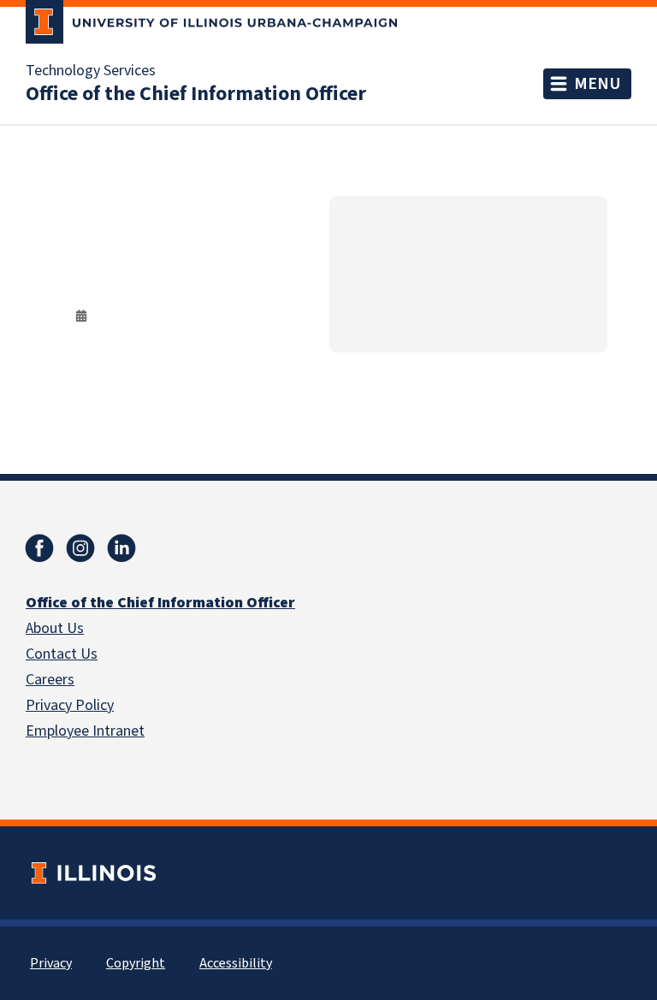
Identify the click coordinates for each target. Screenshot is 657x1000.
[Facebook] (39, 548)
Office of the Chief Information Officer (196, 94)
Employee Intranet (85, 731)
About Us (55, 628)
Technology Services (91, 71)
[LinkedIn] (121, 548)
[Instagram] (80, 548)
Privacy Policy (70, 705)
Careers (50, 679)
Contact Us (62, 654)
